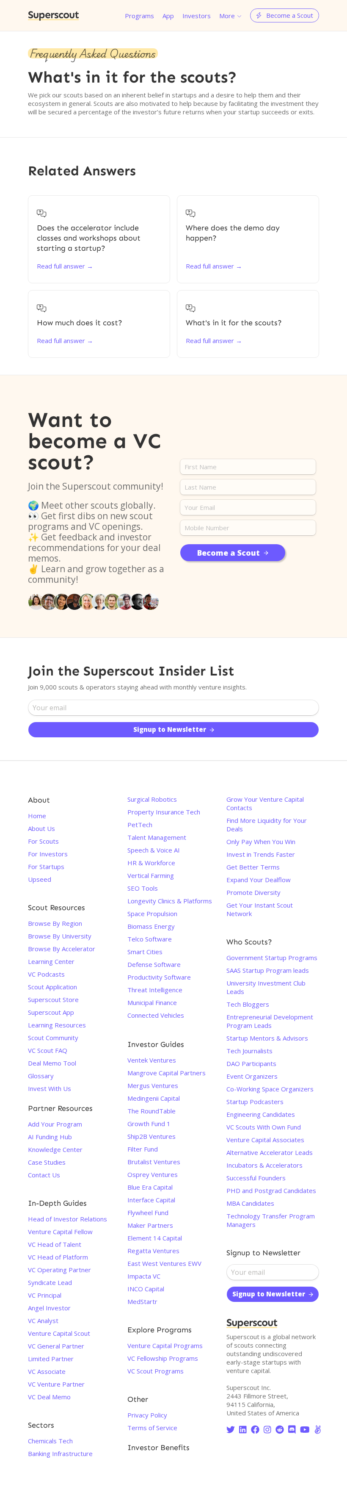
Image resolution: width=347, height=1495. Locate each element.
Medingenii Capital (153, 1098)
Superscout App (51, 1012)
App (168, 15)
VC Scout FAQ (47, 1050)
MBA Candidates (250, 1203)
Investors (196, 15)
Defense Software (154, 964)
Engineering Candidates (260, 1114)
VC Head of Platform (58, 1257)
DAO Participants (251, 1063)
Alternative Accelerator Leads (269, 1152)
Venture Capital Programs (165, 1345)
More (227, 15)
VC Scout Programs (155, 1371)
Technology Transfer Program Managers (270, 1220)
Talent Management (156, 837)
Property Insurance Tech (163, 812)
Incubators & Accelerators (264, 1165)
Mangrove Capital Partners (166, 1073)
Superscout (53, 15)
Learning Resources (57, 1025)
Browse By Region (55, 923)
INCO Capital (145, 1289)
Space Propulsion (152, 913)
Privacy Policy (147, 1415)
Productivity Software (159, 977)
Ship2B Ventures (151, 1136)
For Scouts (43, 841)
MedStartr (142, 1301)
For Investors (48, 854)
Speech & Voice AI (153, 850)
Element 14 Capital (154, 1238)
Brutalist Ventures (153, 1161)
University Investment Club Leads (266, 987)
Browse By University (59, 936)
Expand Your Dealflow (258, 879)
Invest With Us (49, 1088)
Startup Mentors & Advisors (267, 1038)
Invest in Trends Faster (260, 854)
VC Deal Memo (49, 1397)
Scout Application (52, 987)
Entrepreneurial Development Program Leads (269, 1021)
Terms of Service (152, 1427)
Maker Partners (150, 1225)
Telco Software (149, 939)
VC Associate (47, 1371)
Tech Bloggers (247, 1004)
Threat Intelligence (154, 990)
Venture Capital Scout (59, 1333)
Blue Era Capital (150, 1187)
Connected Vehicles (155, 1015)
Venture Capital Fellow (60, 1231)
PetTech (139, 824)
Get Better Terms (253, 867)
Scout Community (53, 1037)
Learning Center (51, 961)
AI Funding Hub (50, 1136)
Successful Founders (256, 1178)
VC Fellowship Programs (162, 1358)
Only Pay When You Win (260, 841)
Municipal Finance (152, 1002)
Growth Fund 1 (149, 1123)
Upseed (39, 879)
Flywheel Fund (147, 1212)
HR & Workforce (151, 862)
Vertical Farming (150, 875)
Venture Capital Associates (265, 1139)
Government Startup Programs (271, 957)
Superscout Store (53, 999)
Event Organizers (252, 1076)
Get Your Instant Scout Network (259, 909)
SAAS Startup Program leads (267, 970)
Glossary (41, 1075)
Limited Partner (51, 1358)
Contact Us (44, 1175)
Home (37, 815)
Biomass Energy (151, 926)
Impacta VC (143, 1276)
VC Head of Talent (54, 1244)
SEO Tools (142, 888)
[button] (230, 15)
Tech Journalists (249, 1050)
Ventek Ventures (151, 1060)
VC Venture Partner (56, 1384)
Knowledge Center (55, 1149)
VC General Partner (56, 1346)
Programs (139, 15)
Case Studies (47, 1162)
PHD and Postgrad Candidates (271, 1190)
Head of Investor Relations (67, 1219)
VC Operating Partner (59, 1269)
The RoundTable (151, 1111)
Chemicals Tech (50, 1441)
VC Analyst (43, 1320)
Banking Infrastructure (60, 1453)
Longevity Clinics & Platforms (169, 901)
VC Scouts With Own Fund (263, 1127)
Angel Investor (49, 1308)
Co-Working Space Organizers (270, 1089)
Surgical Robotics (152, 799)
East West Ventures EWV (164, 1263)
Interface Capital (151, 1200)
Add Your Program (55, 1124)
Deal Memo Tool (52, 1063)
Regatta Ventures (153, 1250)
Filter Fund (142, 1149)
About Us (41, 828)
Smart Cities (144, 951)
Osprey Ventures (152, 1174)
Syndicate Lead (50, 1282)
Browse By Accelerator (61, 948)
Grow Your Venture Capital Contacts (265, 803)
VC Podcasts (46, 974)
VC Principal (44, 1295)
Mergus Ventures (152, 1085)
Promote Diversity (253, 892)
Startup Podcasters (255, 1101)
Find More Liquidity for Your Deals (266, 824)
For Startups (46, 866)
